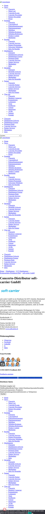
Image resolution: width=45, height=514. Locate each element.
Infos (10, 66)
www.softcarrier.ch (11, 329)
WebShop (11, 30)
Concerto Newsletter (15, 15)
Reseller (7, 39)
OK (30, 513)
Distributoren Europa (15, 56)
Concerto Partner (14, 85)
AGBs (10, 111)
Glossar (10, 107)
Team (10, 104)
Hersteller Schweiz (14, 72)
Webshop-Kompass (14, 32)
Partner (6, 81)
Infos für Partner (13, 92)
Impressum (12, 109)
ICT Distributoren (22, 271)
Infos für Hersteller (14, 79)
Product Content (13, 36)
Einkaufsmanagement (15, 26)
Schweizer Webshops (15, 47)
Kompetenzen (13, 100)
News (6, 7)
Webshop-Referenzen (15, 34)
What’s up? (12, 11)
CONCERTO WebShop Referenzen (30, 378)
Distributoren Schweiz (15, 55)
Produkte (7, 21)
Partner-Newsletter (14, 17)
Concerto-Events (13, 13)
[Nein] (32, 513)
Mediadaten (12, 64)
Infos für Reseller (14, 49)
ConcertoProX (13, 24)
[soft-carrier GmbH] (10, 295)
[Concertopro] (5, 2)
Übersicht (11, 9)
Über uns (7, 94)
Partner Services (13, 62)
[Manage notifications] (4, 509)
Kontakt (11, 115)
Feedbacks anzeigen (6, 374)
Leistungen (12, 102)
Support (11, 113)
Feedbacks (11, 106)
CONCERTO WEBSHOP (9, 378)
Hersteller (7, 68)
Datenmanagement (14, 28)
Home (6, 5)
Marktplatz (11, 38)
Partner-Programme (14, 45)
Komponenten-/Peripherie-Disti (10, 273)
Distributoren (8, 51)
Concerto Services (14, 43)
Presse (10, 19)
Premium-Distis (13, 58)
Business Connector (15, 98)
